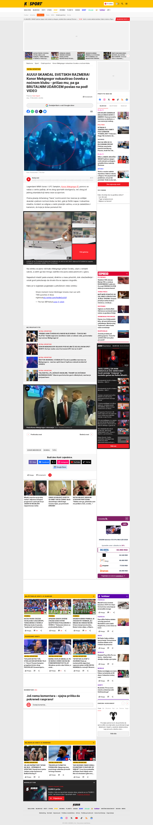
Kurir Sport (36, 96)
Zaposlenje (110, 813)
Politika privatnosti (87, 813)
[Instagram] (104, 99)
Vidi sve (113, 446)
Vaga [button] (126, 708)
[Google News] (126, 99)
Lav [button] (117, 708)
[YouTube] (113, 99)
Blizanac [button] (108, 708)
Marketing (42, 813)
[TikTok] (118, 99)
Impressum (56, 813)
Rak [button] (113, 708)
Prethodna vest (36, 434)
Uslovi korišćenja (99, 813)
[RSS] (122, 99)
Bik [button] (103, 708)
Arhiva (78, 813)
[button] (87, 97)
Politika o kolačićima (68, 813)
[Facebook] (100, 99)
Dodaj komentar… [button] (39, 705)
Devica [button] (121, 708)
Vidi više (113, 733)
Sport (37, 63)
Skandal (47, 450)
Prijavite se (57, 798)
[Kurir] (33, 3)
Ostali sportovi (46, 63)
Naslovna (29, 63)
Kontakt (49, 813)
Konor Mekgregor (68, 186)
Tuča (54, 450)
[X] (109, 99)
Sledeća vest (84, 434)
